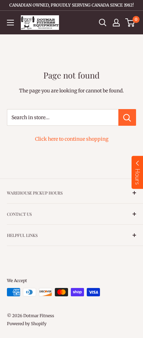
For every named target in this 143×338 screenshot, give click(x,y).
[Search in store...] (127, 117)
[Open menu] (10, 22)
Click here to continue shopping (71, 139)
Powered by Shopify (27, 323)
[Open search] (103, 22)
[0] (130, 22)
